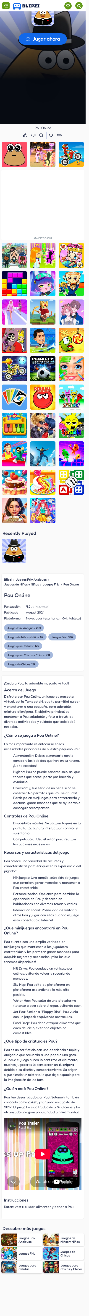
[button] (42, 14)
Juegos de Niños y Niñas (21, 584)
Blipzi (8, 579)
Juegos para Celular (23, 646)
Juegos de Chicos (21, 664)
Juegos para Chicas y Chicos (28, 655)
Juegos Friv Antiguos (31, 579)
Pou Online (71, 584)
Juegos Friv (51, 584)
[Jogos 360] (29, 6)
